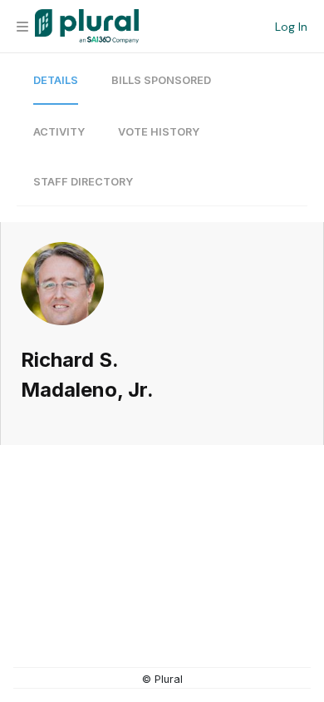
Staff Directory (83, 182)
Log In (291, 26)
